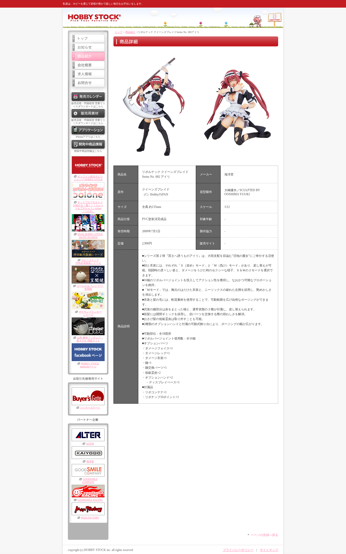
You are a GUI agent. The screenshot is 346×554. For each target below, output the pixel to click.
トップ (118, 32)
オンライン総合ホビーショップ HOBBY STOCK (88, 178)
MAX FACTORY (90, 517)
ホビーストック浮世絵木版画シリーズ (88, 261)
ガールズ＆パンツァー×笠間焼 (90, 287)
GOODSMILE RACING (90, 499)
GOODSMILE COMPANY (90, 481)
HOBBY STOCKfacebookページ (89, 365)
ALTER (90, 443)
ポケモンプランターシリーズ (90, 313)
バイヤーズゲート (90, 407)
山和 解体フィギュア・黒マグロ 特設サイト (89, 339)
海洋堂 (90, 461)
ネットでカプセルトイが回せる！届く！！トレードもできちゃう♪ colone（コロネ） (88, 207)
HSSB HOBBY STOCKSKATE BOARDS (90, 236)
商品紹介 (130, 32)
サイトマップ (269, 550)
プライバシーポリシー (238, 550)
